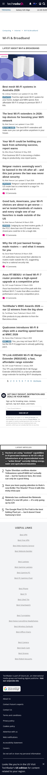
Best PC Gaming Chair (23, 578)
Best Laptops (23, 561)
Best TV (23, 594)
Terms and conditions (12, 715)
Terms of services (30, 417)
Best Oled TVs (23, 599)
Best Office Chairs (23, 632)
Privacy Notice (32, 419)
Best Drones (23, 653)
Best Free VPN (23, 540)
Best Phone (23, 588)
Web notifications (10, 737)
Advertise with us (10, 732)
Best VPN (23, 535)
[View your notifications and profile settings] (30, 3)
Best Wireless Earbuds (23, 626)
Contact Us (7, 710)
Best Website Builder (23, 551)
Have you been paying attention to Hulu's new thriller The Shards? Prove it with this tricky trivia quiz (25, 488)
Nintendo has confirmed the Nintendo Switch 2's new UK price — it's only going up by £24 (24, 500)
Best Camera (23, 642)
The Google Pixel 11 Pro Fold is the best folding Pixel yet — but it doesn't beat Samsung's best (24, 512)
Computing (7, 30)
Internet (17, 30)
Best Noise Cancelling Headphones (23, 621)
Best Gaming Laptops (23, 567)
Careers (6, 748)
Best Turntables (23, 615)
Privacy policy (8, 721)
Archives (37, 381)
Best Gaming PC (23, 572)
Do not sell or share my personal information (22, 753)
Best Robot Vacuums (23, 659)
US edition (21, 767)
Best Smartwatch (23, 605)
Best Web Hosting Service (23, 545)
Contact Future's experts (13, 704)
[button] (44, 3)
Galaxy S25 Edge (23, 10)
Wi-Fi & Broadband (31, 30)
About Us (7, 699)
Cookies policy (9, 726)
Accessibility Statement (12, 742)
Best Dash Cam (23, 648)
